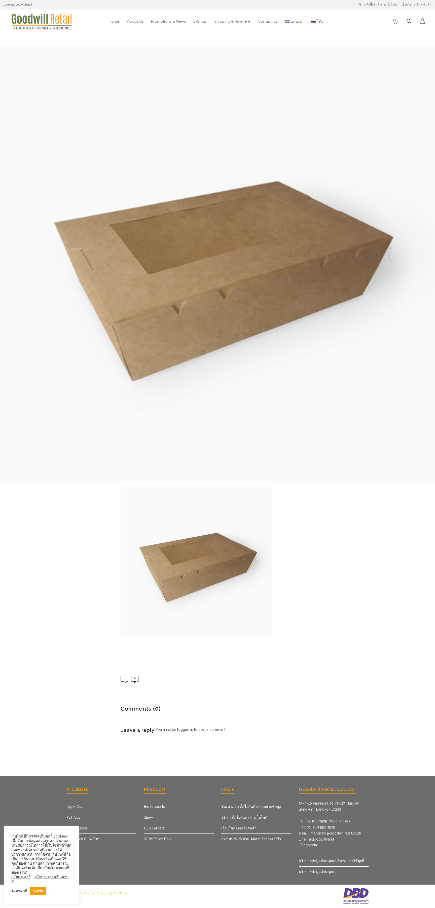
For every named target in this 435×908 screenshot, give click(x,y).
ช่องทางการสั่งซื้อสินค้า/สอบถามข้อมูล (251, 807)
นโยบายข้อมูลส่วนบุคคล (318, 872)
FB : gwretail (309, 845)
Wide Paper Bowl (158, 839)
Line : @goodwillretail (316, 839)
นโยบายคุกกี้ (20, 877)
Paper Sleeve (77, 828)
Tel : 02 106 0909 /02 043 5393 (324, 821)
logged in (185, 730)
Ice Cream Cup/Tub (82, 839)
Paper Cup (75, 807)
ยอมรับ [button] (38, 891)
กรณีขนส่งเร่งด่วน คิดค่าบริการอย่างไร (251, 839)
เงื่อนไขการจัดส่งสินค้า (239, 828)
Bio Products (154, 807)
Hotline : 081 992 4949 (317, 827)
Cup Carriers (154, 828)
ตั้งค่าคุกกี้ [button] (19, 891)
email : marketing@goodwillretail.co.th (330, 833)
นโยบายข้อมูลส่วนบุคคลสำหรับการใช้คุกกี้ (331, 861)
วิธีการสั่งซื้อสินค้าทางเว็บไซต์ (244, 817)
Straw (148, 817)
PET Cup (73, 817)
